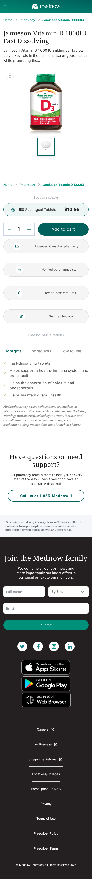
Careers (43, 729)
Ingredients (41, 351)
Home (7, 20)
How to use (70, 351)
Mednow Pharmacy (31, 864)
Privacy (46, 804)
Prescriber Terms (46, 848)
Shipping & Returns (43, 759)
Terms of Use (46, 818)
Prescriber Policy (46, 833)
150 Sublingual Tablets (37, 209)
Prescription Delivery (46, 789)
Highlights (12, 351)
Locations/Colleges (46, 774)
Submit (46, 625)
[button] (5, 6)
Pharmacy (27, 20)
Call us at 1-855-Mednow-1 (46, 496)
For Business (42, 744)
